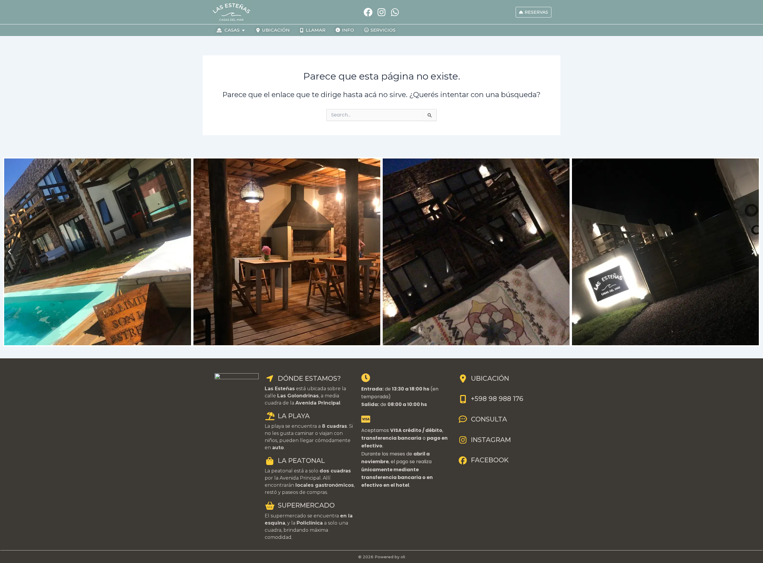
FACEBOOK (489, 460)
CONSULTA (489, 419)
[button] (9, 252)
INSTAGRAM (491, 440)
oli (403, 556)
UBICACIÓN (490, 378)
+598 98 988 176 (497, 399)
